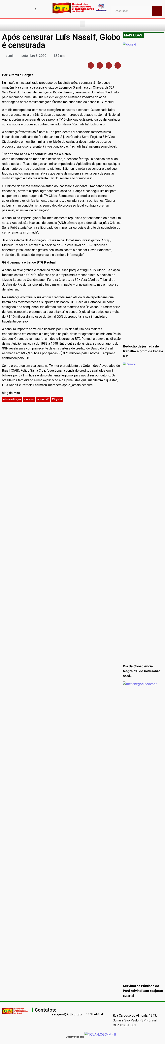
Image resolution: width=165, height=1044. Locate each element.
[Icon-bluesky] (35, 9)
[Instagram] (21, 9)
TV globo (57, 399)
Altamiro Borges (12, 399)
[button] (82, 24)
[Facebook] (7, 9)
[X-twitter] (42, 9)
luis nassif (43, 399)
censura (29, 399)
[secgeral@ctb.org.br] (53, 1008)
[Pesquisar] (157, 11)
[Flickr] (28, 9)
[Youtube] (14, 9)
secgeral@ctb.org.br (67, 1014)
